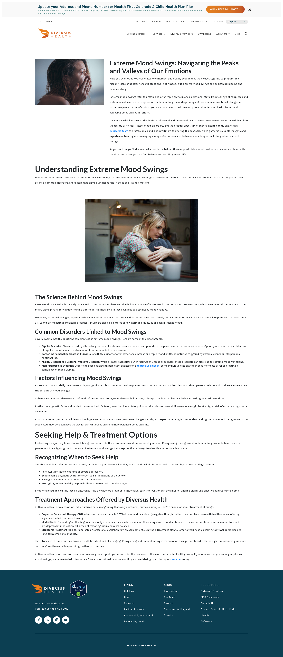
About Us (221, 33)
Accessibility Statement (138, 615)
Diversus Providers (181, 33)
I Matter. (206, 615)
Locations (218, 22)
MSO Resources (210, 597)
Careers (156, 22)
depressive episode (148, 365)
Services (157, 33)
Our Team (169, 597)
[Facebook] (38, 620)
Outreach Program (212, 591)
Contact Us (171, 591)
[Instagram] (56, 620)
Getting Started (136, 33)
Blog (237, 33)
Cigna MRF (207, 603)
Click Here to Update (224, 9)
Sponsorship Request (177, 609)
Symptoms (204, 33)
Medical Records (175, 22)
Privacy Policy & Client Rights (219, 609)
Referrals (141, 22)
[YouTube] (65, 620)
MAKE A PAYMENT (45, 22)
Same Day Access (198, 22)
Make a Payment (134, 621)
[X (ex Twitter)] (47, 620)
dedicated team (119, 130)
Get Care (129, 591)
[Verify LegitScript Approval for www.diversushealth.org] (78, 588)
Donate (168, 615)
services (177, 559)
